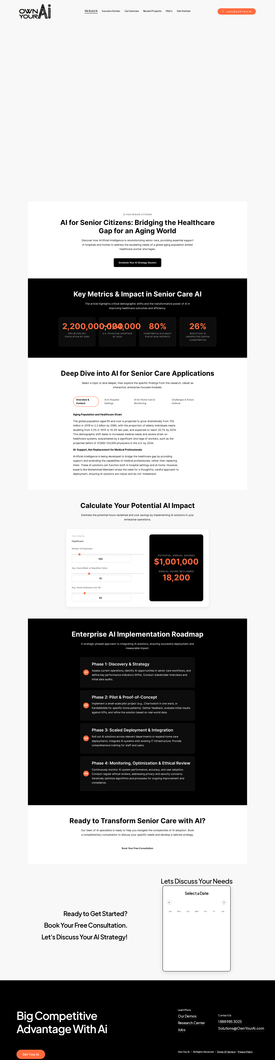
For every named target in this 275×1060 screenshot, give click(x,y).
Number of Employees (82, 548)
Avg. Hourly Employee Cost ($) (86, 587)
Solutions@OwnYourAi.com (241, 1028)
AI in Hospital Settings (111, 401)
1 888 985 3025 (230, 1021)
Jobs (181, 1029)
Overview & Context (82, 401)
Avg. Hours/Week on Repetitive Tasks (89, 568)
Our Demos (187, 1016)
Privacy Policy (245, 1051)
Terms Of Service (226, 1051)
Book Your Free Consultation (137, 848)
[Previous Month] (169, 902)
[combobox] (78, 541)
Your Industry (78, 536)
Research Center (191, 1023)
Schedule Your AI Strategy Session (137, 262)
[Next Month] (224, 902)
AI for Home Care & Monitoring (144, 401)
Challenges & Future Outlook (183, 401)
